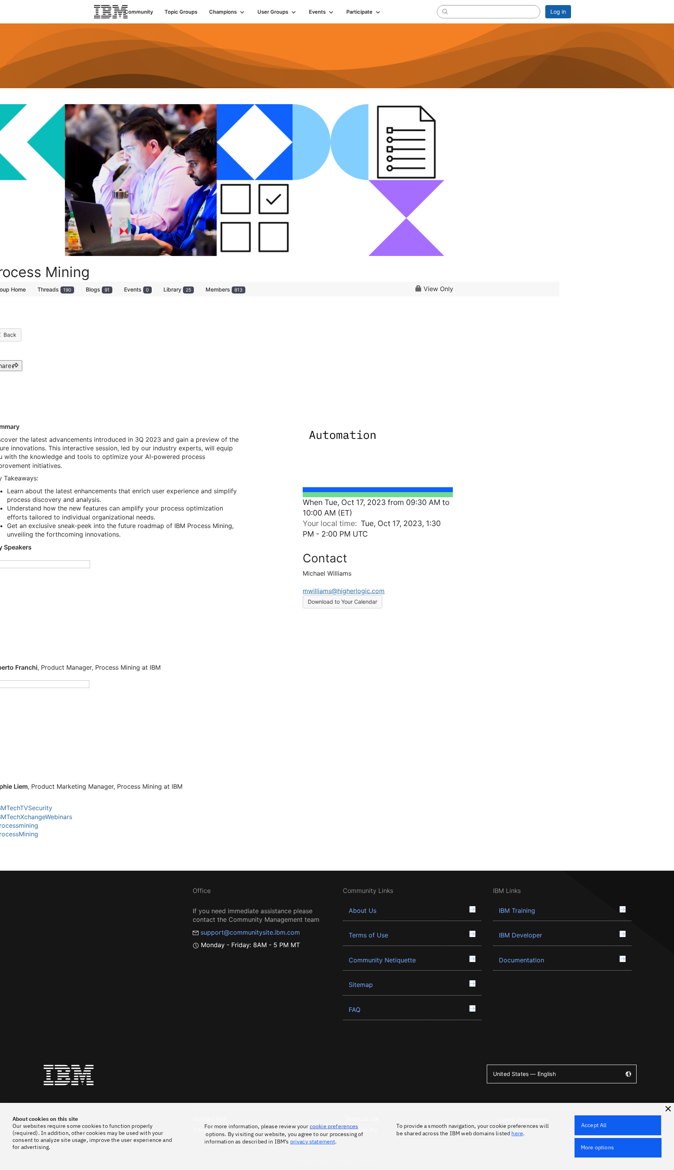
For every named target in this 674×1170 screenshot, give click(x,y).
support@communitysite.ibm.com (250, 932)
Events (136, 289)
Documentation (521, 960)
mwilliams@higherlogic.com (344, 591)
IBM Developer (520, 935)
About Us (362, 910)
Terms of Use (368, 935)
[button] (227, 12)
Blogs (98, 289)
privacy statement (312, 1141)
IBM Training (517, 910)
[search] (445, 11)
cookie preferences (334, 1126)
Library (177, 289)
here (517, 1133)
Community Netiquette (382, 960)
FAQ (354, 1010)
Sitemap (361, 985)
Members (224, 289)
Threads (54, 289)
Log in (558, 11)
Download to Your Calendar (342, 601)
